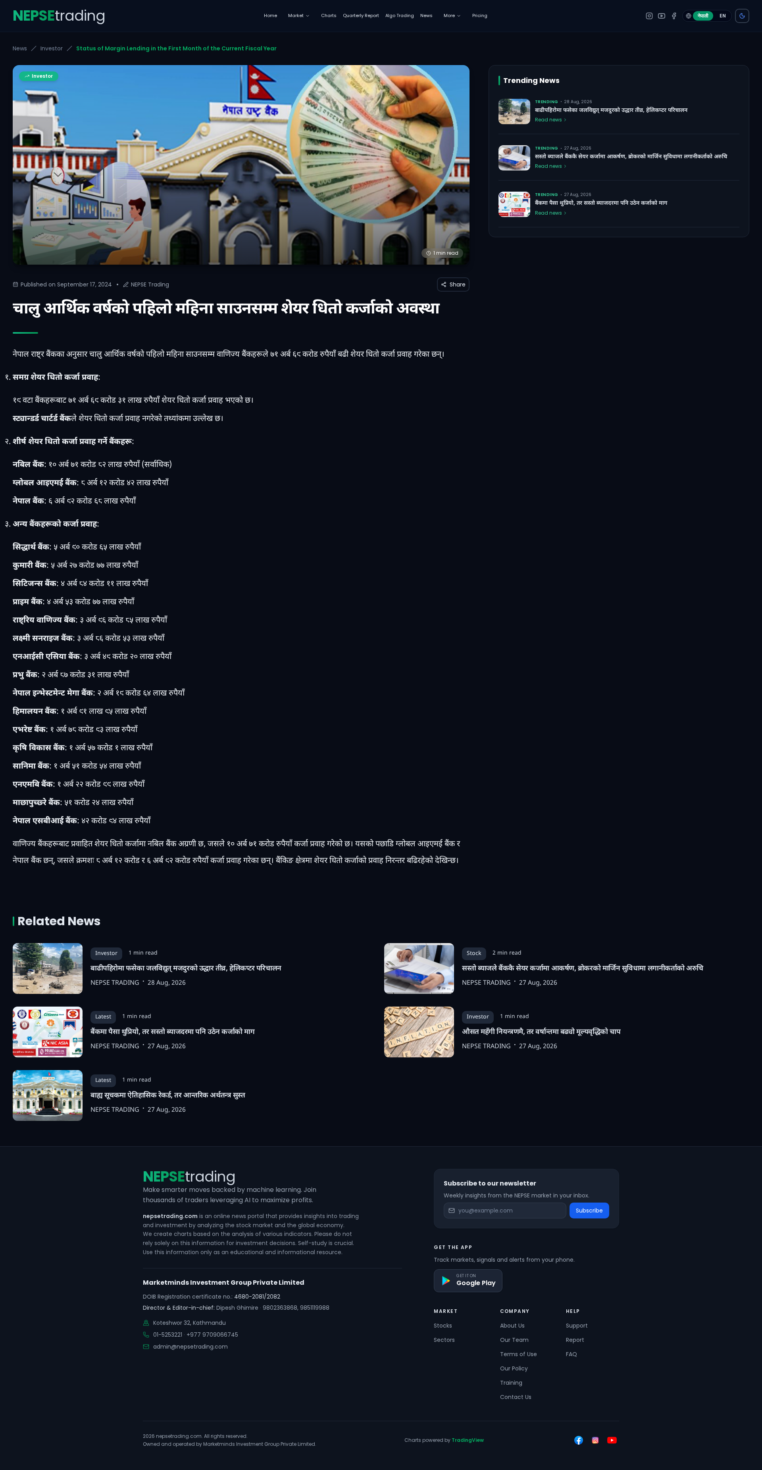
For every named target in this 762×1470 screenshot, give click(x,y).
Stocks (443, 1326)
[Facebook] (673, 15)
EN (723, 15)
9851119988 (314, 1308)
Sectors (444, 1340)
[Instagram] (649, 15)
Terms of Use (518, 1354)
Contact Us (515, 1397)
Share (458, 284)
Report (575, 1340)
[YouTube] (662, 16)
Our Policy (514, 1368)
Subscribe (589, 1210)
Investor (51, 48)
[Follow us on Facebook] (579, 1440)
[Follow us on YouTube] (612, 1440)
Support (577, 1326)
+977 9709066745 (212, 1335)
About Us (512, 1326)
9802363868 (280, 1308)
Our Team (514, 1340)
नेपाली (703, 15)
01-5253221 (167, 1335)
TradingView (468, 1440)
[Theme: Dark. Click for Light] (742, 16)
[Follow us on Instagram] (595, 1440)
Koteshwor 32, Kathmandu (189, 1323)
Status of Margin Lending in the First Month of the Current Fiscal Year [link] (176, 48)
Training (511, 1383)
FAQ (571, 1354)
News (20, 48)
